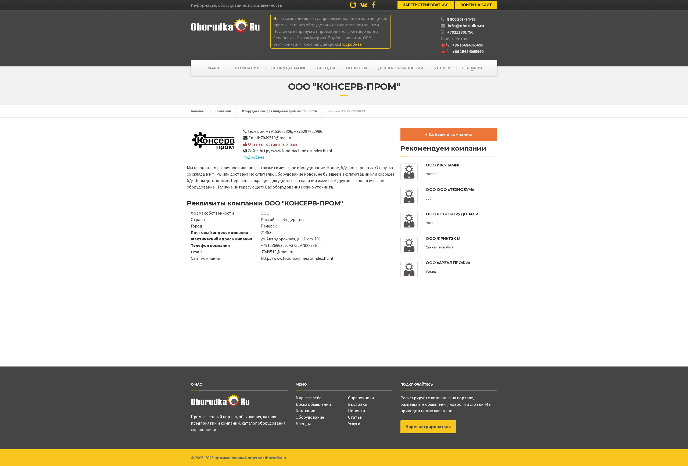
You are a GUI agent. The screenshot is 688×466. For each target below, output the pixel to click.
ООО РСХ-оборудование (453, 214)
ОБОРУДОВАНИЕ (288, 68)
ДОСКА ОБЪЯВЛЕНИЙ (400, 68)
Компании (305, 410)
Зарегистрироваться (426, 5)
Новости (356, 410)
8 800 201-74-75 (461, 19)
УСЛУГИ (442, 68)
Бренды (303, 423)
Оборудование (310, 417)
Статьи (355, 417)
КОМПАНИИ (247, 68)
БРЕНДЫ (326, 68)
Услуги (354, 423)
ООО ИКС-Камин (443, 165)
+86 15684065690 (467, 45)
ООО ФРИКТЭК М (443, 238)
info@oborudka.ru (466, 25)
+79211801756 (460, 32)
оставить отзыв (282, 144)
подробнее (253, 157)
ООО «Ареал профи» (448, 262)
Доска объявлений (313, 404)
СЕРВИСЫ (471, 68)
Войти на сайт (476, 5)
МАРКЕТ (215, 68)
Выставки (357, 404)
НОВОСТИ (356, 68)
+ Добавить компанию (448, 134)
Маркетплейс (308, 397)
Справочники (361, 397)
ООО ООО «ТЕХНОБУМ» (450, 189)
